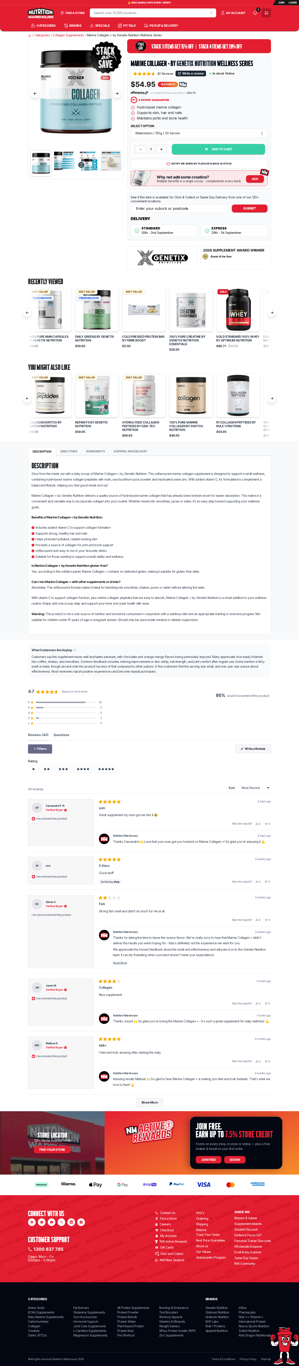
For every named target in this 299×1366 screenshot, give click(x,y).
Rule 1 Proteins (215, 1326)
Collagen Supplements (68, 35)
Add (255, 179)
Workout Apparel (170, 1317)
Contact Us (167, 1213)
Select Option (142, 126)
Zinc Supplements (171, 1335)
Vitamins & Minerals (172, 1321)
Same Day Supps (246, 1258)
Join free (208, 1159)
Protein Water (126, 1321)
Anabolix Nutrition (217, 1317)
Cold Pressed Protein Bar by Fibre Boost (143, 338)
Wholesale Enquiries (248, 1246)
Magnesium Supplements (90, 1335)
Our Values (203, 1252)
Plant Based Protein (130, 1326)
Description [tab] (42, 451)
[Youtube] (51, 1222)
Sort (232, 788)
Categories (42, 35)
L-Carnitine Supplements (89, 1331)
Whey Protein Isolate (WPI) (177, 1331)
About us (202, 1246)
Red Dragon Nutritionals (255, 1335)
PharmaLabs (247, 1312)
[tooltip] (74, 650)
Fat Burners (81, 1308)
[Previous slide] (35, 93)
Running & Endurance (173, 1308)
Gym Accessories (85, 1317)
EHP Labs (212, 1321)
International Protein (252, 1321)
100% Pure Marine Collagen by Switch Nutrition (186, 426)
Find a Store (168, 1218)
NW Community (244, 1263)
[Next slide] (116, 93)
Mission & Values (245, 1218)
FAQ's (200, 1213)
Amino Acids (36, 1308)
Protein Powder (128, 1312)
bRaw (242, 1308)
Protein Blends (127, 1317)
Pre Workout (126, 1335)
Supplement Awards (248, 1224)
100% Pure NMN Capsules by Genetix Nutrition (48, 338)
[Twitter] (61, 1222)
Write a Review (257, 750)
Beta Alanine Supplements (45, 1317)
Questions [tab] (61, 735)
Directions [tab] (68, 451)
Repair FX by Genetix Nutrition (91, 424)
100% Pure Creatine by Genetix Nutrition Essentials (187, 340)
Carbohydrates (38, 1321)
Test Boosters (168, 1312)
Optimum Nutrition (217, 1312)
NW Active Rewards (173, 1241)
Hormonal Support (85, 1321)
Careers (165, 1224)
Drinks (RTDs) (37, 1335)
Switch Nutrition (249, 1331)
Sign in (235, 1159)
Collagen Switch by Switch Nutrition (45, 424)
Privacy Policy (248, 1359)
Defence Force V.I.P (247, 1235)
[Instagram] (42, 1222)
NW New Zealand (172, 1260)
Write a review (193, 73)
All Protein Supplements (133, 1308)
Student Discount (246, 1229)
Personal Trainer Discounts (252, 1241)
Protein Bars (125, 1331)
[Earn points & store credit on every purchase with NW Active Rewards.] (183, 84)
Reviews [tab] (38, 735)
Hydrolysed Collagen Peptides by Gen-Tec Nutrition (140, 426)
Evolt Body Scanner (247, 1252)
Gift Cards (167, 1247)
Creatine (34, 1331)
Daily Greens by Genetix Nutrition (94, 338)
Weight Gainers (169, 1326)
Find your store (52, 1149)
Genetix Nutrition (196, 63)
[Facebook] (32, 1222)
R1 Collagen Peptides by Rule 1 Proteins (236, 424)
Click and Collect (171, 1254)
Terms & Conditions (224, 1359)
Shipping (202, 1224)
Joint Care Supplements (89, 1326)
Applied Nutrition (217, 1331)
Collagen (34, 1326)
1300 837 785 (48, 1249)
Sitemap (266, 1359)
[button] (153, 73)
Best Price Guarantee (210, 1240)
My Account (168, 1236)
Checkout (167, 1230)
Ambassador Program (211, 1257)
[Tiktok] (81, 1222)
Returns (201, 1230)
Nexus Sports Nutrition (254, 1326)
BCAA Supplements (41, 1312)
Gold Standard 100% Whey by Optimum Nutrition (238, 338)
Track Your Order (208, 1234)
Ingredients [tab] (95, 451)
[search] (211, 12)
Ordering (202, 1218)
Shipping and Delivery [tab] (130, 451)
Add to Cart (222, 149)
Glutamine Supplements (89, 1312)
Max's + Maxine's (251, 1317)
